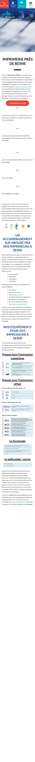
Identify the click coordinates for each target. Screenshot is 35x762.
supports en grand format (18, 304)
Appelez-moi (4, 6)
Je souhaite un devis (17, 103)
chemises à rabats (16, 295)
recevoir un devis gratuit (17, 502)
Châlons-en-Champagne (22, 86)
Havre (29, 91)
